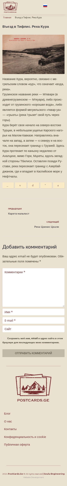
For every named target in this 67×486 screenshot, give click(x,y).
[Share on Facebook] (59, 185)
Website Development (33, 477)
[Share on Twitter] (33, 185)
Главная (7, 17)
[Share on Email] (21, 185)
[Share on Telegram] (46, 185)
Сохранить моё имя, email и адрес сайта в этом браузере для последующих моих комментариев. (32, 340)
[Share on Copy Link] (8, 185)
